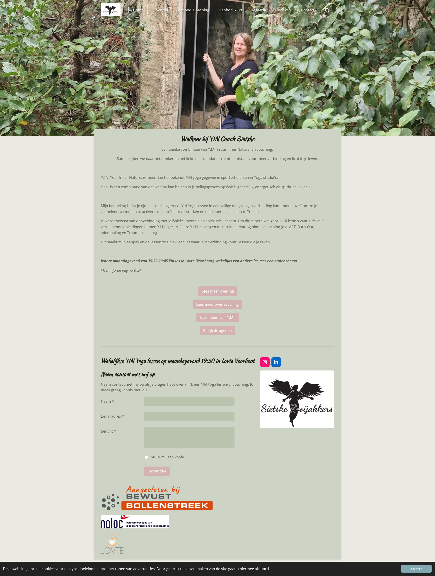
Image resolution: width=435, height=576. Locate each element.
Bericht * (108, 431)
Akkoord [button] (416, 569)
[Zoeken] (327, 10)
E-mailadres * (112, 416)
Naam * (107, 401)
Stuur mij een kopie (167, 457)
